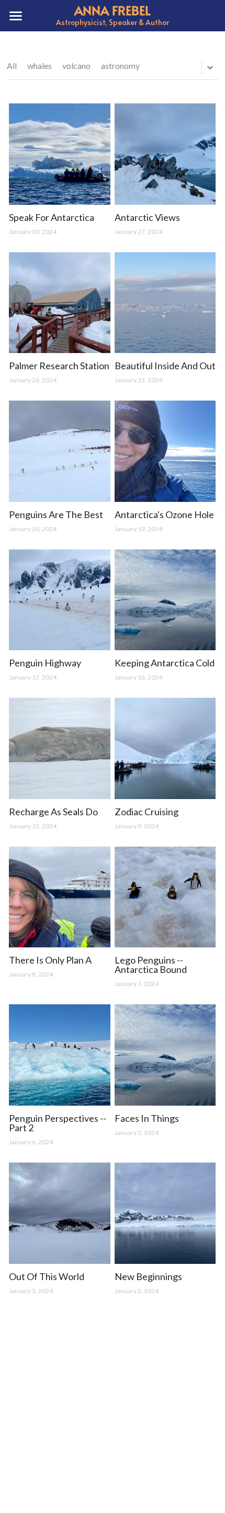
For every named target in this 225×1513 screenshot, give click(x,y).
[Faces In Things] (165, 1055)
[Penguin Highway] (59, 600)
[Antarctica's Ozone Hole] (165, 451)
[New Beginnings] (165, 1213)
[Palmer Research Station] (59, 303)
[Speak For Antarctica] (59, 154)
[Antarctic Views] (165, 154)
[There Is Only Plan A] (59, 897)
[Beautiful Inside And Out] (165, 303)
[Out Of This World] (59, 1213)
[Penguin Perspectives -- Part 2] (59, 1055)
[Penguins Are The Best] (59, 451)
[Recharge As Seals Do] (59, 748)
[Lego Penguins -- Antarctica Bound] (165, 897)
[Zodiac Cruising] (165, 748)
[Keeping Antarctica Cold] (165, 600)
